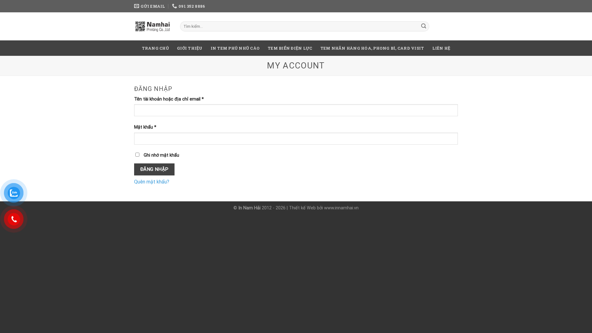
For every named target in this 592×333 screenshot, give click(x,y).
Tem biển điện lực (290, 48)
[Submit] (423, 26)
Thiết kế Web (302, 208)
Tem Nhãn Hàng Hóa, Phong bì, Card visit (372, 48)
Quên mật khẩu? (151, 182)
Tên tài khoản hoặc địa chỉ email (169, 99)
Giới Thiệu (190, 48)
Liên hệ (441, 48)
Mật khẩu (145, 127)
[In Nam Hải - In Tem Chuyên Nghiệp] (152, 26)
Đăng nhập (154, 169)
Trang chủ (155, 48)
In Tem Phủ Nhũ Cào (235, 48)
